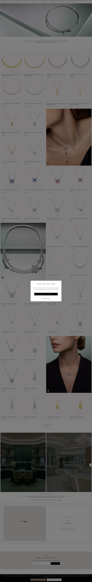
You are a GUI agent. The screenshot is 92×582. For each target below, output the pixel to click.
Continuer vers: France (46, 298)
